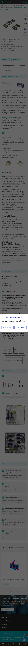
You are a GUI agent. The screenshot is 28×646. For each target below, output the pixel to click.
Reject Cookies (20, 327)
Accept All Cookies (7, 327)
